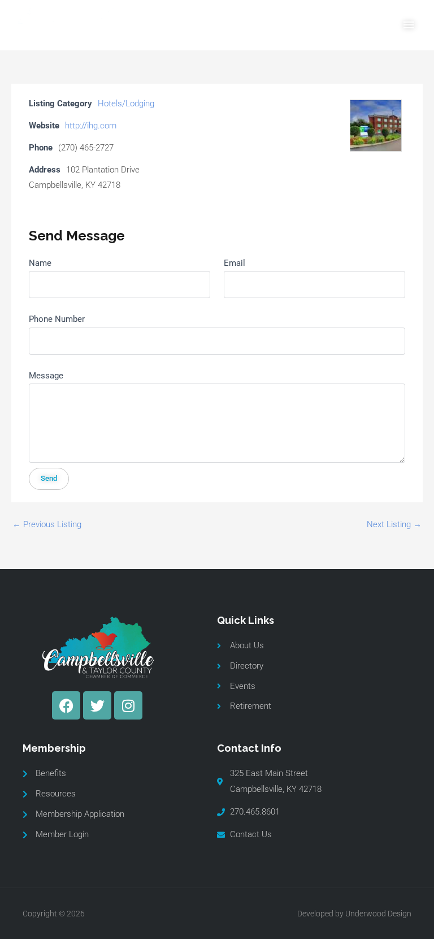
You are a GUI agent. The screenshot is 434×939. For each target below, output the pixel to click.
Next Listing (394, 524)
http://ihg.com (90, 125)
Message (46, 376)
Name (40, 263)
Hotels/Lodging (126, 103)
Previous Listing (46, 524)
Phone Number (57, 319)
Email (234, 263)
